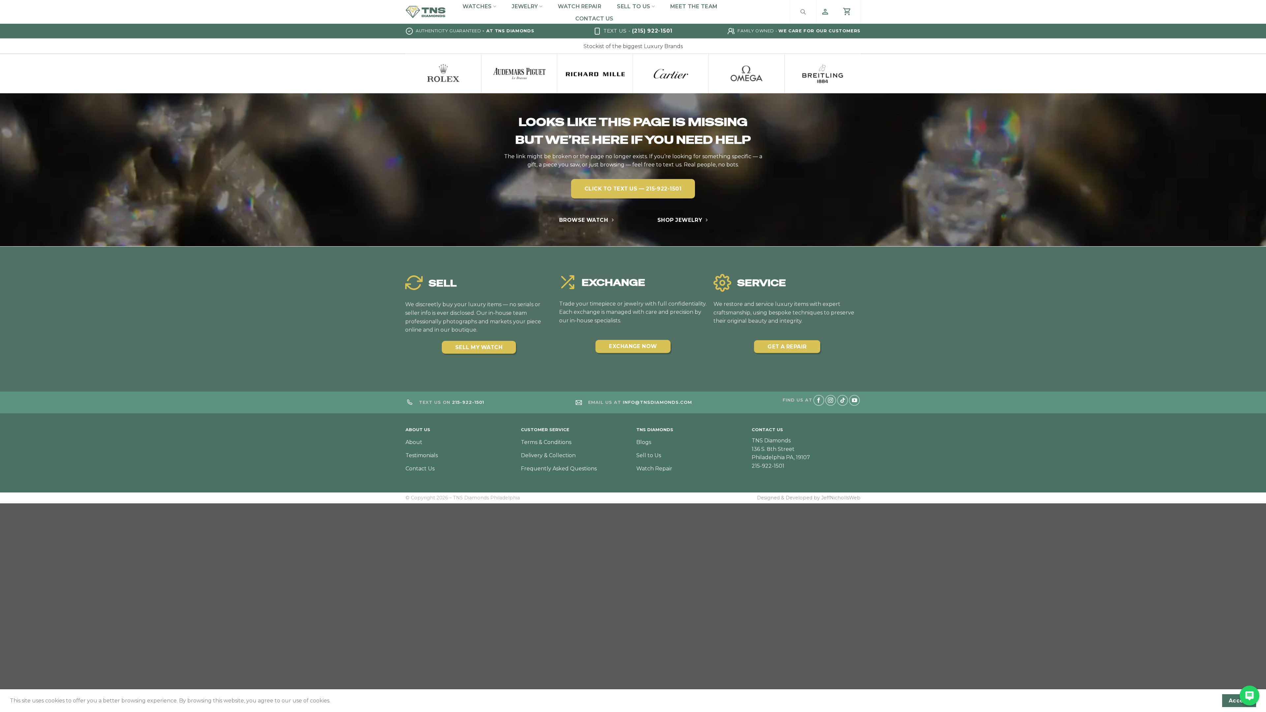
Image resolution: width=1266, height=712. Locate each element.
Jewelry (525, 6)
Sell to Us (633, 6)
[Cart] (847, 12)
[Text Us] (1249, 695)
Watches (477, 6)
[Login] (825, 12)
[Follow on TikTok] (842, 400)
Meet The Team (693, 6)
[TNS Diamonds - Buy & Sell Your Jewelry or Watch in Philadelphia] (426, 12)
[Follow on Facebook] (818, 400)
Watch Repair (579, 6)
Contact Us (594, 18)
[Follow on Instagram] (830, 400)
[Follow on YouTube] (854, 400)
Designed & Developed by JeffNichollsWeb (808, 498)
